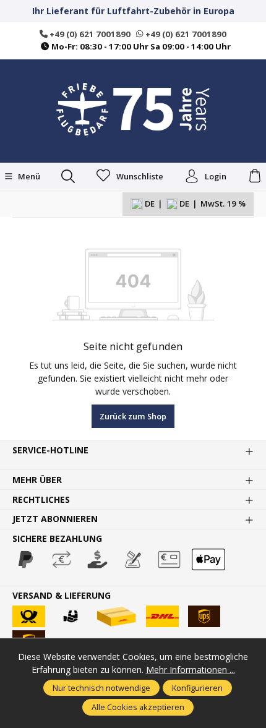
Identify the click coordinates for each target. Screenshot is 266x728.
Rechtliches (41, 499)
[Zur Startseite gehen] (133, 109)
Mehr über (37, 480)
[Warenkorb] (255, 176)
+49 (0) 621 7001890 (89, 34)
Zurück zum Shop (133, 416)
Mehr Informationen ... (190, 669)
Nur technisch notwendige (101, 687)
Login (215, 176)
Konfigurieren (197, 687)
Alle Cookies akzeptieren (138, 707)
